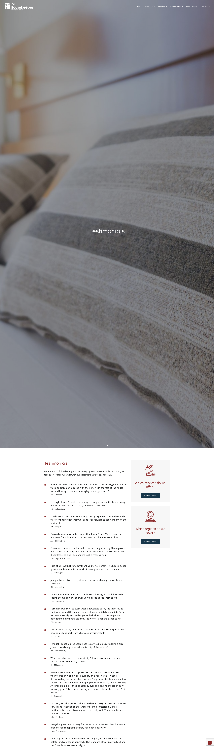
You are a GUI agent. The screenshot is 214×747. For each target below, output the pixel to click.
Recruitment (191, 6)
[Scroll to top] (210, 742)
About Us (149, 6)
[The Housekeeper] (19, 7)
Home (139, 6)
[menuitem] (140, 6)
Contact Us (205, 6)
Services (161, 6)
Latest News (175, 6)
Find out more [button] (150, 495)
